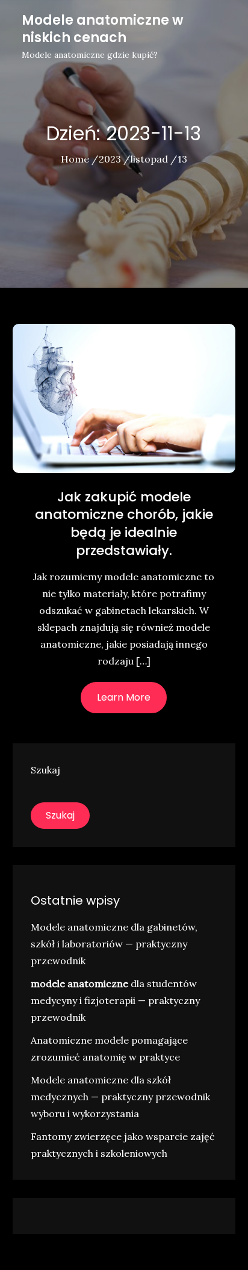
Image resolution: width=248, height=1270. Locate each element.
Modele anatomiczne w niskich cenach (103, 29)
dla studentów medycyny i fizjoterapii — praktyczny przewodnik (115, 1000)
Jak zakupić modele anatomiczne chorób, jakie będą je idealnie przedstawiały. (124, 524)
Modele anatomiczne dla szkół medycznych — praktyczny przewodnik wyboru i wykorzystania (120, 1097)
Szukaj (45, 770)
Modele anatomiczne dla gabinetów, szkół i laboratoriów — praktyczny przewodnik (114, 944)
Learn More (123, 697)
